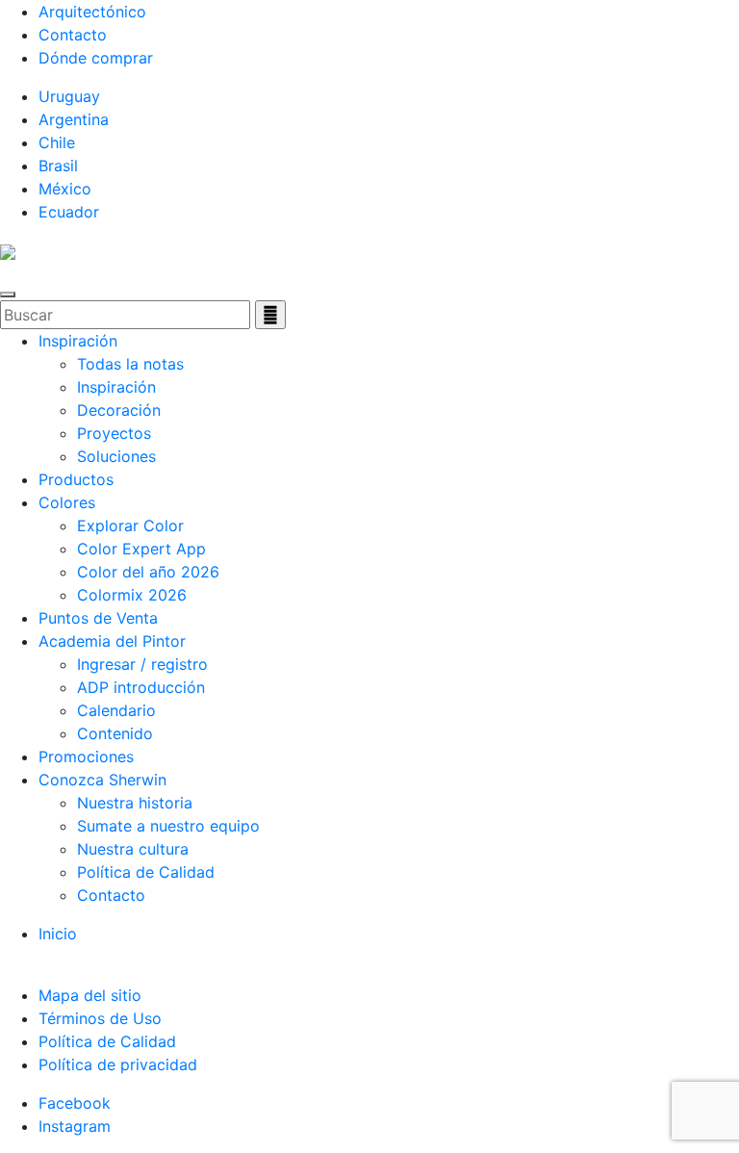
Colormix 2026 (132, 594)
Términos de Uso (100, 1018)
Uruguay (69, 96)
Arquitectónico (92, 11)
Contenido (115, 733)
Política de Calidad (146, 872)
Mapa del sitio (89, 995)
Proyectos (114, 433)
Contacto (72, 34)
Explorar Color (130, 525)
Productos (76, 479)
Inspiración (77, 340)
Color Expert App (141, 548)
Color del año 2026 (148, 571)
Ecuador (68, 211)
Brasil (58, 165)
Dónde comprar (95, 57)
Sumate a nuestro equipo (168, 825)
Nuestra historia (134, 802)
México (64, 188)
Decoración (119, 410)
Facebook (74, 1103)
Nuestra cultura (133, 848)
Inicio (57, 933)
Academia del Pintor (112, 641)
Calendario (116, 710)
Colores (66, 502)
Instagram (74, 1126)
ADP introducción (141, 687)
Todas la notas (130, 363)
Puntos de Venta (98, 618)
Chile (56, 142)
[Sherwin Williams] (7, 250)
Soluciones (116, 456)
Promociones (86, 756)
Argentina (73, 119)
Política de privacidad (117, 1064)
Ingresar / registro (142, 664)
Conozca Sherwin (102, 779)
